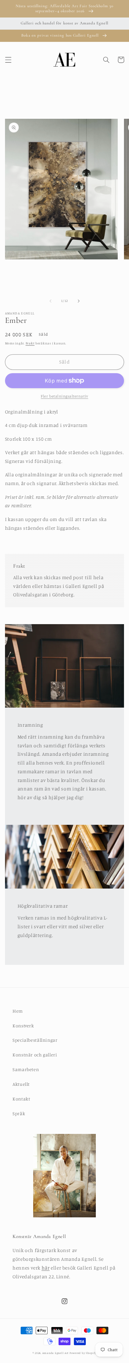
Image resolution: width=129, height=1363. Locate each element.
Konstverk (23, 1025)
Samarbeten (26, 1069)
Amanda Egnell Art (55, 1353)
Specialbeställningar (35, 1040)
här (46, 1268)
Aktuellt (21, 1084)
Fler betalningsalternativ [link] (64, 396)
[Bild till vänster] (50, 301)
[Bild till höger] (78, 301)
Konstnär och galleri (35, 1054)
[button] (8, 60)
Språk (19, 1113)
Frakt (30, 343)
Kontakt (21, 1098)
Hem (18, 1011)
